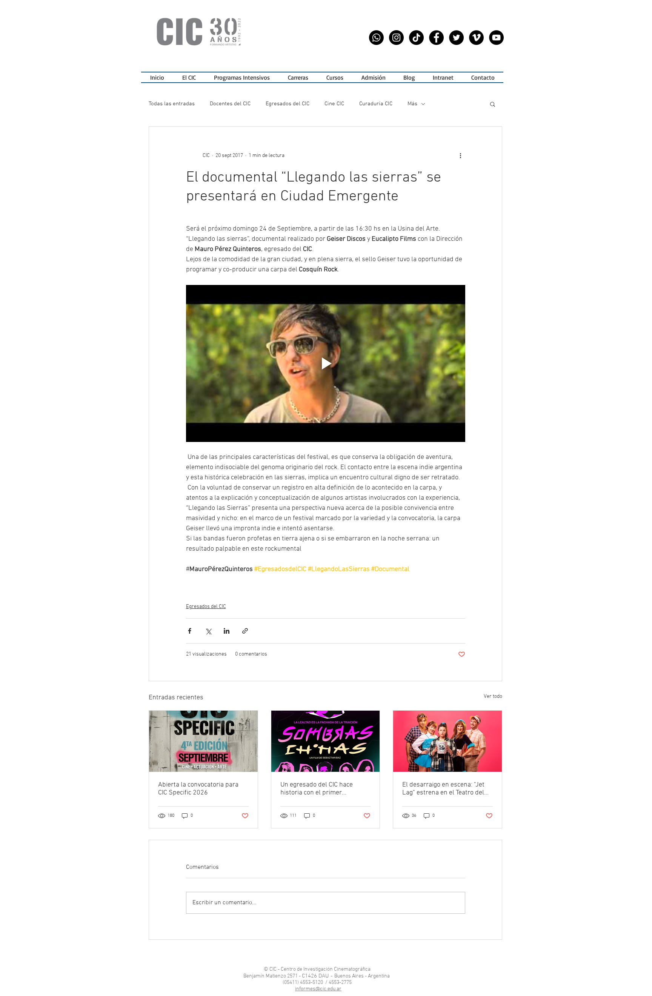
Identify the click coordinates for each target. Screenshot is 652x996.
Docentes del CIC (230, 103)
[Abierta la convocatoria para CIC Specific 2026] (203, 741)
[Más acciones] (460, 155)
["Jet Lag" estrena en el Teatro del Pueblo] (447, 741)
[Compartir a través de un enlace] (245, 630)
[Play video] (325, 363)
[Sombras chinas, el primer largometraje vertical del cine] (325, 741)
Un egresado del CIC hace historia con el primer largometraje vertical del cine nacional (322, 789)
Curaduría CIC (375, 103)
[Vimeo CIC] (476, 37)
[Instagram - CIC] (396, 37)
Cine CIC (334, 103)
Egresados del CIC (287, 103)
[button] (242, 77)
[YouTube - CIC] (496, 37)
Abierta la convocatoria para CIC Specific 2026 (198, 789)
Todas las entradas (172, 103)
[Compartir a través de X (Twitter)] (208, 630)
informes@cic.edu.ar (318, 989)
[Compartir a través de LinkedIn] (226, 630)
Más (412, 103)
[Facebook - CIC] (436, 37)
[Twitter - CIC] (456, 37)
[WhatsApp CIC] (376, 37)
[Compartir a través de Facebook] (189, 630)
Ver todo (493, 696)
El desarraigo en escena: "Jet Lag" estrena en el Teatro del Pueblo (443, 789)
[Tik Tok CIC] (416, 37)
